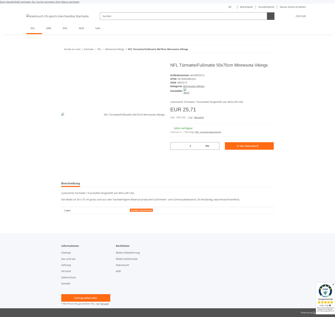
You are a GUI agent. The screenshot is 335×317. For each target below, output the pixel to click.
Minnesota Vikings (193, 86)
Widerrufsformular (127, 259)
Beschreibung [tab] (70, 183)
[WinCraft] (187, 91)
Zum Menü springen (67, 1)
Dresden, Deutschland (141, 210)
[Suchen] (270, 16)
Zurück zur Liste (72, 49)
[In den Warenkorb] (64, 61)
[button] (284, 16)
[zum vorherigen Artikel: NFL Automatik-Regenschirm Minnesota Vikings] (270, 49)
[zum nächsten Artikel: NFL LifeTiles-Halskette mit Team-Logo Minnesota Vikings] (262, 49)
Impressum (122, 265)
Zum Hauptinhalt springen (16, 1)
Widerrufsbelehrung (128, 252)
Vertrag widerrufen (85, 298)
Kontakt (65, 283)
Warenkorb (246, 7)
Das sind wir (68, 259)
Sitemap (66, 252)
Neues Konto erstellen (293, 7)
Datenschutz (68, 277)
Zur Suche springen (43, 1)
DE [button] (230, 7)
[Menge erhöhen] (215, 146)
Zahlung (66, 265)
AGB (118, 271)
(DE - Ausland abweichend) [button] (208, 132)
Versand (199, 117)
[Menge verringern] (174, 146)
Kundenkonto (266, 7)
